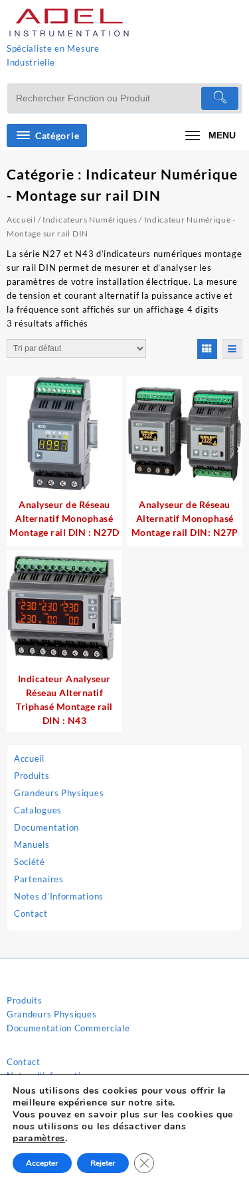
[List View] (232, 349)
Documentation (46, 827)
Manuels (32, 844)
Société (29, 861)
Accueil (29, 758)
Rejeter (103, 1163)
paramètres (39, 1139)
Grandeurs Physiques (59, 793)
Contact (31, 913)
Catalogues (38, 810)
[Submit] (219, 98)
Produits (32, 775)
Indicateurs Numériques (89, 220)
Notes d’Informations (59, 896)
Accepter (42, 1163)
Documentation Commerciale (68, 1028)
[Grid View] (207, 349)
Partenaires (39, 879)
